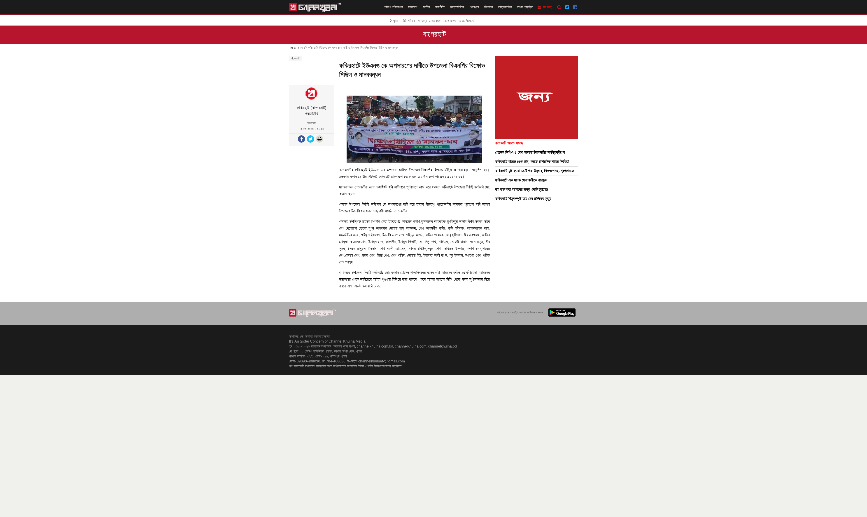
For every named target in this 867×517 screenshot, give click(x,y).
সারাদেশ (412, 7)
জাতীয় (426, 7)
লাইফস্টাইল (505, 7)
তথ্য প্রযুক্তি (525, 7)
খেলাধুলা (474, 7)
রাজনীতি (440, 7)
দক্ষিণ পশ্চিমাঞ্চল (394, 7)
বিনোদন (488, 7)
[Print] (320, 139)
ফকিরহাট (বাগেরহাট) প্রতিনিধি (311, 111)
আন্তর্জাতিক (457, 7)
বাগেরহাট (434, 34)
